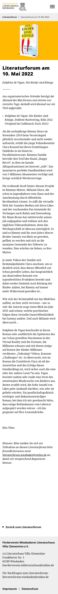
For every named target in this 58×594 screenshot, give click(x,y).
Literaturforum (9, 17)
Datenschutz (30, 589)
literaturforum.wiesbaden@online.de (25, 577)
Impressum (9, 589)
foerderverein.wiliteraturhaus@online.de (28, 565)
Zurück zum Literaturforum (23, 527)
